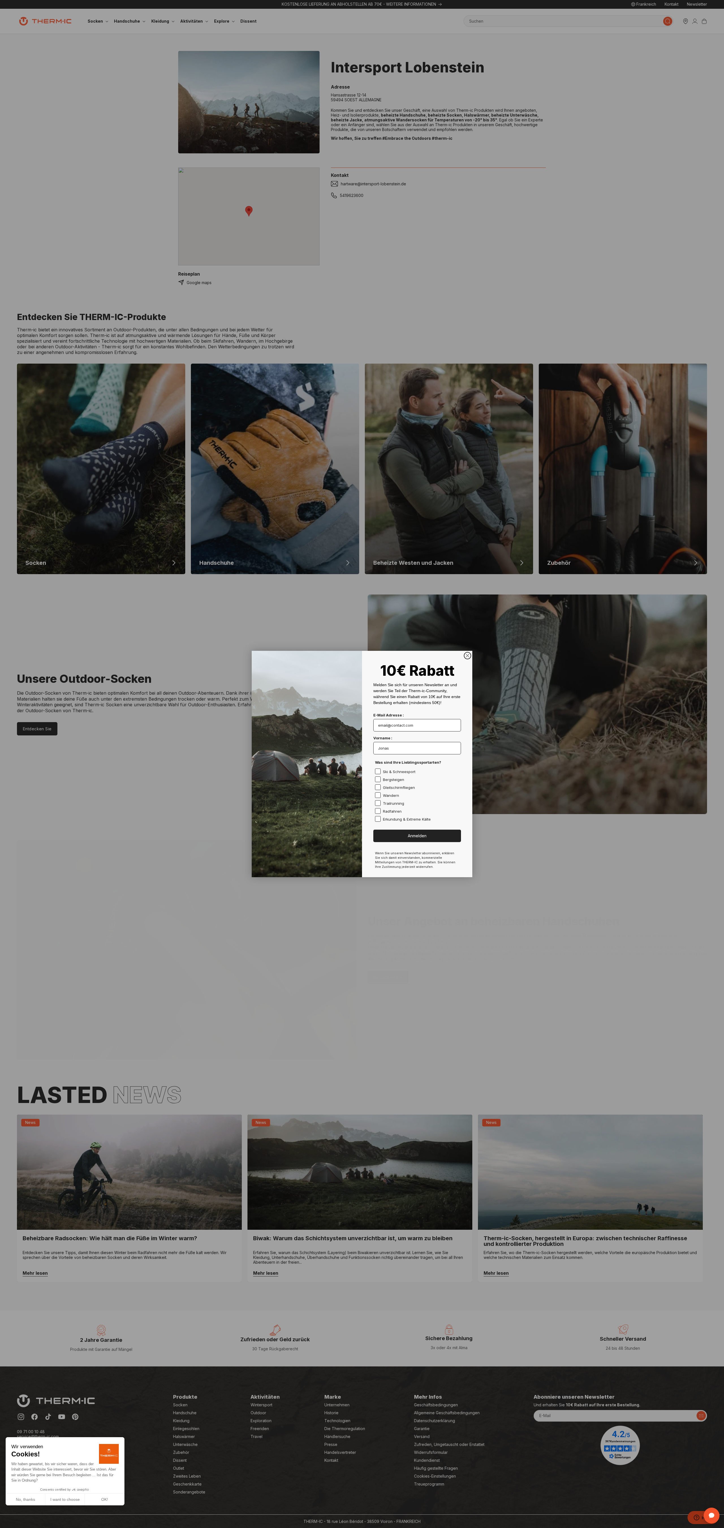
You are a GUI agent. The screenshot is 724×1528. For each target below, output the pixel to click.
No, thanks (25, 1499)
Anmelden (417, 835)
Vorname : (382, 738)
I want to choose (65, 1499)
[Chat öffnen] (711, 1515)
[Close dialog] (467, 655)
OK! (104, 1499)
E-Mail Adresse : (388, 715)
